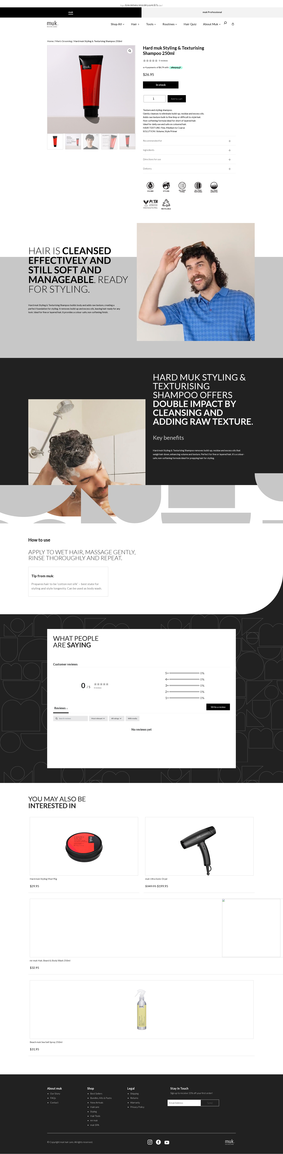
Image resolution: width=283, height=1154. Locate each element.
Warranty (135, 1102)
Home (50, 41)
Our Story (55, 1093)
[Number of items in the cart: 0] (233, 24)
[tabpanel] (141, 739)
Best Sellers (96, 1093)
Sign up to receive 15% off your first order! (141, 6)
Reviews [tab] (61, 708)
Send (210, 1102)
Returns (134, 1097)
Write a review (218, 707)
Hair (134, 24)
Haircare (94, 1106)
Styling (93, 1111)
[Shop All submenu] (123, 24)
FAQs (53, 1097)
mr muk (94, 1120)
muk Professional (212, 12)
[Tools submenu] (155, 24)
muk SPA (94, 1124)
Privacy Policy (137, 1106)
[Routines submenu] (176, 24)
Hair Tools (95, 1115)
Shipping (134, 1093)
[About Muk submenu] (220, 24)
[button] (130, 51)
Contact (54, 1102)
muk (70, 12)
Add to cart (176, 98)
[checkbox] (132, 718)
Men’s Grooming (63, 41)
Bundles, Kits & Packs (101, 1097)
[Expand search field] (225, 24)
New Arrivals (96, 1102)
